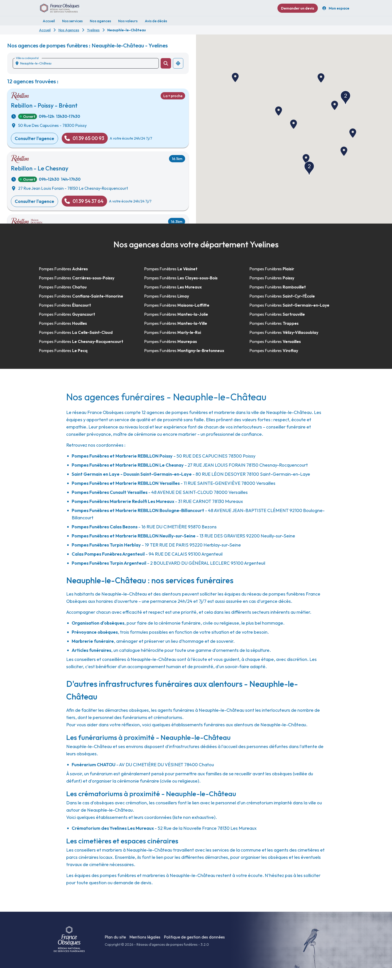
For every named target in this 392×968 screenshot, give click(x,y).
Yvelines (93, 30)
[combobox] (87, 63)
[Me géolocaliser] (178, 63)
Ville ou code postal (27, 58)
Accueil (45, 30)
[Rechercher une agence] (166, 63)
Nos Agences (68, 30)
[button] (278, 111)
